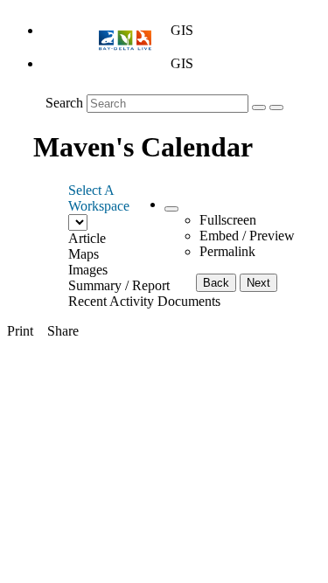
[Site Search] (259, 107)
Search (64, 102)
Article (87, 238)
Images (88, 269)
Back (216, 282)
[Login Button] (276, 107)
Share (63, 330)
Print (20, 330)
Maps (83, 253)
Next (258, 282)
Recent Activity (111, 301)
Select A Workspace (98, 198)
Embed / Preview (247, 235)
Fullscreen (227, 219)
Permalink (227, 251)
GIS (182, 30)
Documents (188, 301)
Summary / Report (119, 285)
